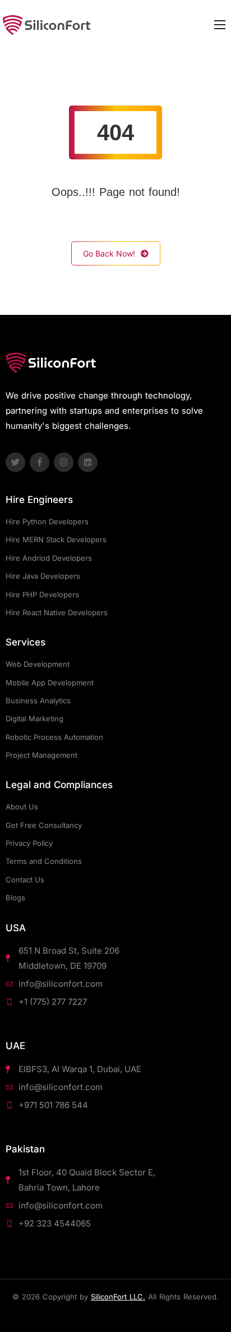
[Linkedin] (88, 462)
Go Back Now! (109, 253)
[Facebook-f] (39, 462)
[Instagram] (63, 462)
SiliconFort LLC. (118, 1296)
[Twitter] (15, 462)
